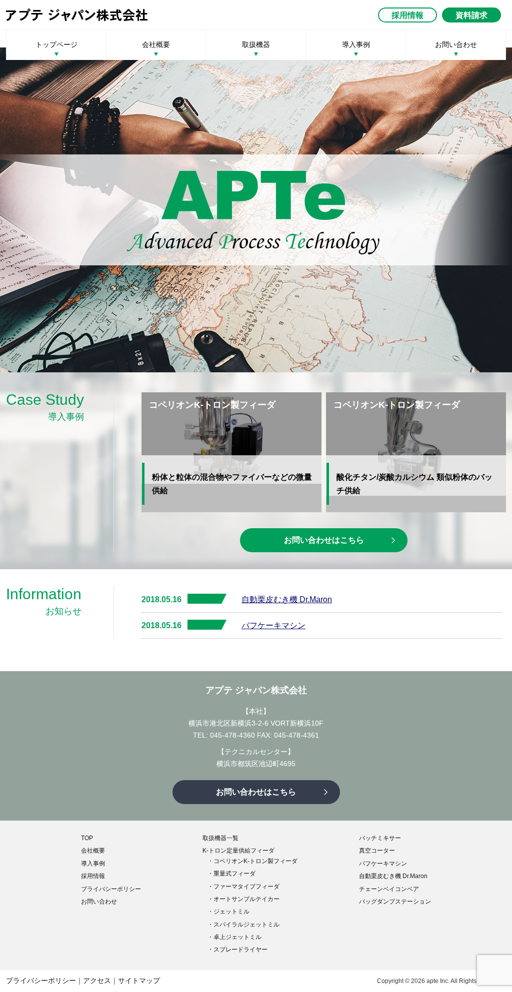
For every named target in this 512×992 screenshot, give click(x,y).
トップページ (57, 44)
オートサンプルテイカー (247, 899)
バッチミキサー (380, 838)
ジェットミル (232, 911)
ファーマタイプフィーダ (247, 886)
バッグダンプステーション (395, 901)
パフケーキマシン (274, 625)
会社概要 (156, 44)
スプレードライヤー (241, 949)
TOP (87, 838)
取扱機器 (256, 44)
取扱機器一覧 (220, 838)
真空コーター (377, 850)
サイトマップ (139, 981)
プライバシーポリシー (111, 889)
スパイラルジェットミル (247, 924)
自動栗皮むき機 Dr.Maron (287, 599)
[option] (256, 209)
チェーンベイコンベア (389, 889)
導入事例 (356, 44)
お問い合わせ (456, 44)
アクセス (97, 981)
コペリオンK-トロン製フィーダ (256, 861)
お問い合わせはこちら (324, 540)
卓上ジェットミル (238, 937)
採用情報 (408, 15)
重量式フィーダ (235, 873)
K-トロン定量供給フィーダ (238, 850)
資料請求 (472, 15)
